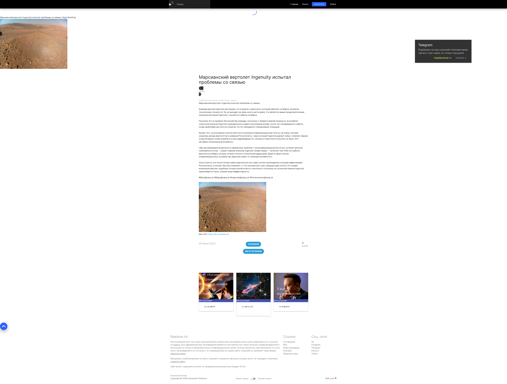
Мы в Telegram (253, 251)
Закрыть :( (461, 58)
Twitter (314, 353)
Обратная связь (290, 353)
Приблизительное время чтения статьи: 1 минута (218, 100)
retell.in (176, 344)
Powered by (178, 376)
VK (312, 342)
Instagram (316, 344)
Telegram (253, 244)
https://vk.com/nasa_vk (218, 234)
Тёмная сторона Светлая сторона (253, 379)
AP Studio (183, 376)
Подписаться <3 (442, 58)
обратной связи (177, 353)
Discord (315, 350)
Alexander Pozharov (197, 378)
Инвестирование (291, 347)
